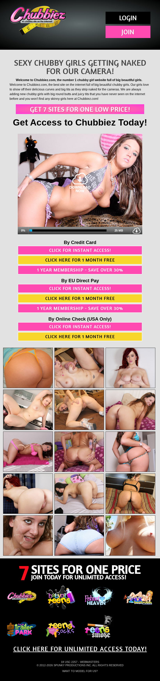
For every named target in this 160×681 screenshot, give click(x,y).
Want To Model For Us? (80, 671)
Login (128, 18)
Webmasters (89, 661)
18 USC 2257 (69, 661)
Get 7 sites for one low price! (80, 109)
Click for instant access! (80, 250)
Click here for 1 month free (80, 260)
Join (128, 32)
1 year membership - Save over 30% (80, 270)
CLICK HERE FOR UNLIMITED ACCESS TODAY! (80, 649)
